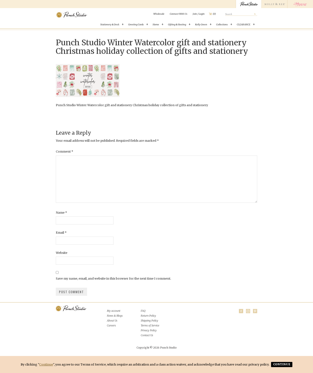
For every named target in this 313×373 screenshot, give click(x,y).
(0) (214, 13)
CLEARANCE (243, 24)
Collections (222, 24)
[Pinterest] (255, 311)
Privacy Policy (149, 330)
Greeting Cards (136, 24)
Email (61, 232)
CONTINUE (281, 364)
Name (61, 212)
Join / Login (199, 13)
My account (113, 310)
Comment (64, 151)
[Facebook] (241, 311)
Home (156, 24)
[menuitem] (159, 14)
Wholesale (158, 13)
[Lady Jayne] (300, 4)
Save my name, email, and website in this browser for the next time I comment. (113, 278)
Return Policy (148, 315)
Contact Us (147, 335)
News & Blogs (115, 315)
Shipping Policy (149, 320)
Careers (111, 325)
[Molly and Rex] (274, 4)
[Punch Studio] (248, 4)
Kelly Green (201, 24)
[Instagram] (248, 311)
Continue (46, 364)
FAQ (143, 310)
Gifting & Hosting (177, 24)
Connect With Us (178, 13)
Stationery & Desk (109, 24)
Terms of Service (150, 325)
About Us (112, 320)
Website (61, 253)
